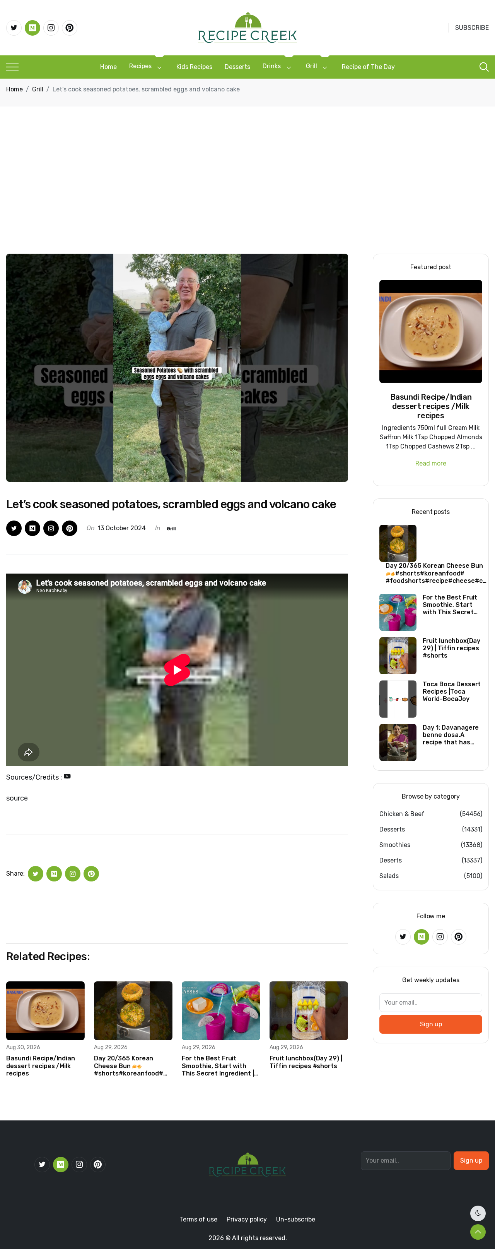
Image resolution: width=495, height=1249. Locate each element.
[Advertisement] (247, 195)
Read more (430, 463)
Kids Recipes (194, 66)
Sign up (431, 1024)
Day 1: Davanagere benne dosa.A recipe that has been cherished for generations (452, 735)
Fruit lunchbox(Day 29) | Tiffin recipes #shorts (306, 1062)
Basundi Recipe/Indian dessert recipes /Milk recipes (40, 1066)
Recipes (140, 66)
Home (108, 66)
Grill (311, 66)
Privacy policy (247, 1219)
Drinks (272, 66)
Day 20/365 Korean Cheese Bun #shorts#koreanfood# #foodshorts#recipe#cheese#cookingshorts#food (133, 1066)
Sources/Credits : (34, 777)
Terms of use (198, 1219)
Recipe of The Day (368, 66)
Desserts (237, 66)
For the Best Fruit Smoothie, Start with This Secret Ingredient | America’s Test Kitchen (218, 1066)
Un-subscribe (295, 1219)
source (17, 798)
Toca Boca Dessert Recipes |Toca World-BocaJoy (452, 691)
